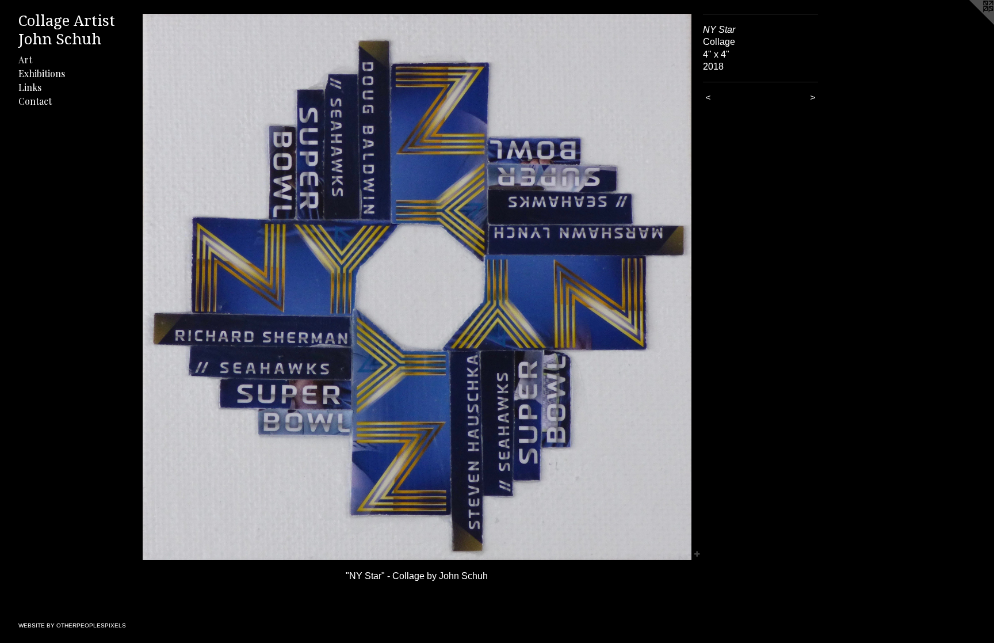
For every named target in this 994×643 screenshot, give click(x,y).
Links (29, 87)
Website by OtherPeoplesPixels (72, 625)
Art (25, 60)
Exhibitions (41, 73)
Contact (35, 101)
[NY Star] (417, 287)
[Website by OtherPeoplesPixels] (971, 23)
